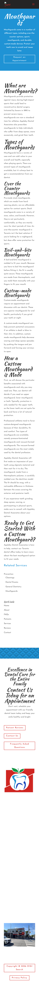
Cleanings (10, 578)
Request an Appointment (19, 59)
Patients (7, 619)
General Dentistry (13, 587)
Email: (12, 894)
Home (6, 606)
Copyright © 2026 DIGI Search (19, 968)
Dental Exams (12, 582)
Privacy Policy (19, 978)
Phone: (12, 904)
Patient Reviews (14, 728)
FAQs (6, 615)
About (6, 610)
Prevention (8, 574)
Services (7, 624)
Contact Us (12, 736)
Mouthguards (12, 591)
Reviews (7, 628)
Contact (7, 633)
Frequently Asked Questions (19, 745)
